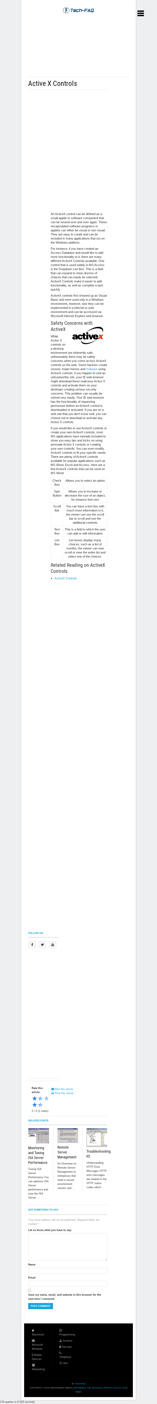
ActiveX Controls (65, 578)
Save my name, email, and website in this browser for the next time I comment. (64, 1296)
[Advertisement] (76, 45)
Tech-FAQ (80, 1384)
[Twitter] (42, 945)
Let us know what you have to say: (50, 1230)
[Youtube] (53, 945)
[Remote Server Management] (67, 1135)
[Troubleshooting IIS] (96, 1137)
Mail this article (63, 1089)
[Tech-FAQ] (78, 10)
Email (32, 1277)
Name (31, 1264)
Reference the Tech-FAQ (88, 1388)
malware (92, 369)
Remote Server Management (66, 1152)
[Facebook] (32, 945)
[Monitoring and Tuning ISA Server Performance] (38, 1135)
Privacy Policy (112, 1388)
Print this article (63, 1093)
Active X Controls (52, 83)
